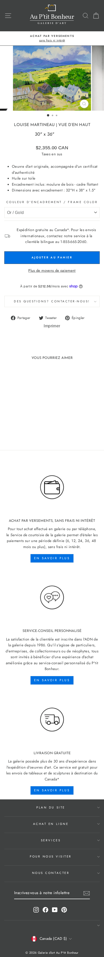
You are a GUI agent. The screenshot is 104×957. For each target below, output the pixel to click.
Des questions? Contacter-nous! (52, 301)
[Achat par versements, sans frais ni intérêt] (52, 487)
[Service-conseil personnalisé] (52, 598)
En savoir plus (52, 558)
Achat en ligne (50, 824)
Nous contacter (50, 873)
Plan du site (50, 807)
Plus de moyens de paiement (52, 270)
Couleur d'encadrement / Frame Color (52, 202)
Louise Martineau (34, 125)
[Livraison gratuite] (52, 720)
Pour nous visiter (51, 856)
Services (51, 840)
